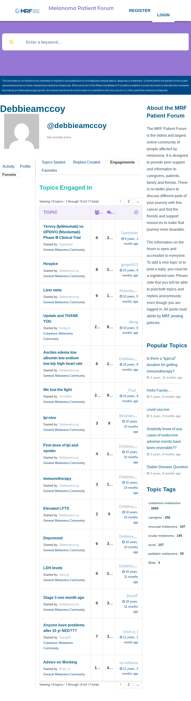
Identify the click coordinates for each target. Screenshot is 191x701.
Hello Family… (159, 390)
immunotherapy (57, 479)
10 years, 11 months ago (131, 577)
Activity (8, 166)
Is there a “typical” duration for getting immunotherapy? (162, 364)
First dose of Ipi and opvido (60, 448)
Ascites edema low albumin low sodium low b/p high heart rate (62, 358)
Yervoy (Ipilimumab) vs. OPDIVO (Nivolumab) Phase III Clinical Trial (63, 232)
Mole (154, 563)
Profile (25, 166)
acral (156, 545)
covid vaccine (158, 410)
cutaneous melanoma (164, 505)
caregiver (159, 517)
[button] (139, 10)
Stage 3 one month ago (63, 598)
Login (163, 15)
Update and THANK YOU (60, 318)
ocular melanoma (165, 535)
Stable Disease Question (167, 467)
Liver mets (52, 290)
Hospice (50, 264)
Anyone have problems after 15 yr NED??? (64, 628)
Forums (9, 175)
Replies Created (86, 162)
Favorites (49, 170)
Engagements (122, 162)
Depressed (53, 538)
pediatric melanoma (166, 553)
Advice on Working (60, 662)
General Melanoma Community (64, 249)
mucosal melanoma (166, 526)
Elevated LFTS (56, 508)
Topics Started (53, 162)
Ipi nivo (49, 418)
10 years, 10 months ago (131, 426)
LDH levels (52, 568)
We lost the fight (57, 390)
